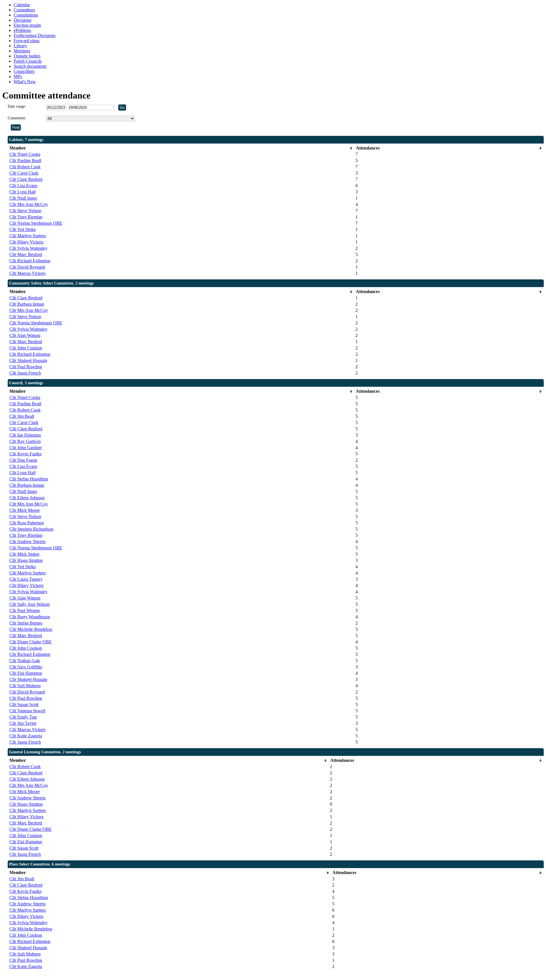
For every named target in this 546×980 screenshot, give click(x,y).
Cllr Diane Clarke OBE (30, 641)
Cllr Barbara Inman (26, 304)
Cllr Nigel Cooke (24, 154)
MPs (18, 76)
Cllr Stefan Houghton (28, 478)
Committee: (17, 118)
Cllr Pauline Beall (25, 160)
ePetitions (22, 30)
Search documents (30, 66)
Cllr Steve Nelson (25, 210)
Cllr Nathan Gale (24, 660)
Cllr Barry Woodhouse (29, 616)
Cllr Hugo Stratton (26, 560)
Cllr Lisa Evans (23, 185)
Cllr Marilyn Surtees (27, 235)
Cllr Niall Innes (23, 198)
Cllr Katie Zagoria (25, 735)
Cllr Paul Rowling (25, 366)
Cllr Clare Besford (25, 179)
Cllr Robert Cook (25, 166)
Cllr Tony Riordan (25, 216)
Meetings (22, 50)
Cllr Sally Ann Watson (29, 604)
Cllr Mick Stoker (24, 554)
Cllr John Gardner (25, 447)
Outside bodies (27, 56)
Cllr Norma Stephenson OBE (35, 223)
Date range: (17, 106)
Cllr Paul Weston (24, 610)
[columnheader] (181, 148)
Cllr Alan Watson (24, 335)
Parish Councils (28, 61)
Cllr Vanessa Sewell (27, 710)
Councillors (24, 71)
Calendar (22, 4)
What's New (25, 81)
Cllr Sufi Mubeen (25, 685)
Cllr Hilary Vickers (26, 242)
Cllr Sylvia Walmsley (28, 248)
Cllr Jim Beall (21, 416)
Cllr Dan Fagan (23, 460)
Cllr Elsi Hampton (25, 673)
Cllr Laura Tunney (26, 579)
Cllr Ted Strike (22, 229)
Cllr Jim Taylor (22, 723)
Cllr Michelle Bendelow (31, 629)
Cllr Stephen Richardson (31, 529)
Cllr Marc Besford (25, 254)
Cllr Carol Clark (23, 173)
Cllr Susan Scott (23, 704)
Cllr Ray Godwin (25, 441)
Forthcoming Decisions (34, 35)
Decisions (22, 20)
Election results (27, 25)
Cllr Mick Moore (24, 510)
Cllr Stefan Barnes (25, 623)
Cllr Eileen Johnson (27, 497)
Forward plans (27, 40)
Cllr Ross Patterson (26, 522)
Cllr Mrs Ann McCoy (28, 204)
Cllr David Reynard (27, 267)
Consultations (26, 15)
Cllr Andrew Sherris (27, 541)
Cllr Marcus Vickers (27, 273)
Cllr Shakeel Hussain (28, 360)
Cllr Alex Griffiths (25, 666)
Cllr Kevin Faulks (25, 453)
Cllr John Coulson (25, 347)
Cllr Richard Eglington (29, 260)
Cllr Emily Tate (23, 717)
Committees (24, 9)
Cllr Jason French (25, 373)
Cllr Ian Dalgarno (25, 435)
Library (20, 45)
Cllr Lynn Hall (22, 191)
